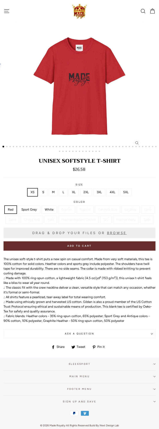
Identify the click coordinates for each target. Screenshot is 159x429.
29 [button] (97, 147)
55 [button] (83, 152)
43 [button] (143, 147)
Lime (147, 209)
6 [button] (20, 147)
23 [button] (77, 147)
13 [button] (44, 147)
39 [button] (130, 147)
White (49, 209)
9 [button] (30, 147)
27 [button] (90, 147)
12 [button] (40, 147)
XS (32, 192)
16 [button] (54, 147)
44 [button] (146, 147)
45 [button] (150, 147)
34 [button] (113, 147)
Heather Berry (126, 220)
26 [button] (87, 147)
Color (79, 201)
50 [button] (67, 152)
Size (79, 184)
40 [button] (133, 147)
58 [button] (93, 152)
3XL (99, 192)
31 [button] (103, 147)
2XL (86, 192)
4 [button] (14, 147)
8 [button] (27, 147)
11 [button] (37, 147)
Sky (105, 220)
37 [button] (123, 147)
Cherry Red (32, 220)
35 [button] (117, 147)
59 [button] (96, 152)
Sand (12, 220)
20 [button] (67, 147)
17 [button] (57, 147)
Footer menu (79, 389)
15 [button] (50, 147)
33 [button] (110, 147)
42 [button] (140, 147)
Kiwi (51, 220)
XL (74, 192)
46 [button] (153, 147)
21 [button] (70, 147)
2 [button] (7, 147)
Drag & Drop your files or (79, 233)
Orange (66, 209)
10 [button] (34, 147)
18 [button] (60, 147)
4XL (112, 192)
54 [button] (80, 152)
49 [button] (63, 152)
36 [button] (120, 147)
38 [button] (126, 147)
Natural (85, 209)
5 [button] (17, 147)
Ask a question (79, 333)
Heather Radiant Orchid (78, 220)
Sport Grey (29, 209)
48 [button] (60, 152)
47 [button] (156, 147)
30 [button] (100, 147)
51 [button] (70, 152)
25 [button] (83, 147)
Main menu (79, 376)
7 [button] (24, 147)
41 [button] (136, 147)
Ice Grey (130, 209)
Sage (147, 220)
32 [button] (107, 147)
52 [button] (73, 152)
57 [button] (90, 152)
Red (10, 209)
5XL (126, 192)
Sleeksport (79, 364)
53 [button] (77, 152)
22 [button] (73, 147)
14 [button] (47, 147)
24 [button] (80, 147)
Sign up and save (79, 401)
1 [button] (3, 147)
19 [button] (64, 147)
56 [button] (87, 152)
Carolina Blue (107, 209)
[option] (79, 85)
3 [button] (11, 147)
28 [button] (93, 147)
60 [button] (100, 152)
